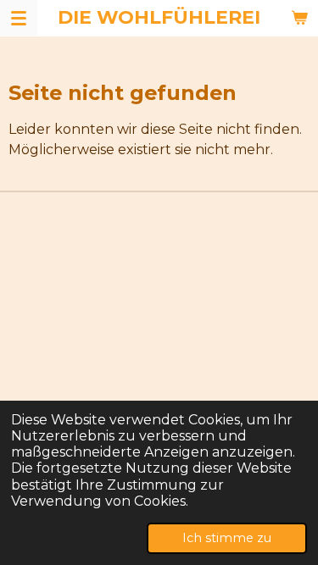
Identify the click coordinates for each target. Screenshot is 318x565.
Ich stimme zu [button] (226, 538)
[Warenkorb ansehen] (299, 18)
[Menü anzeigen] (18, 18)
